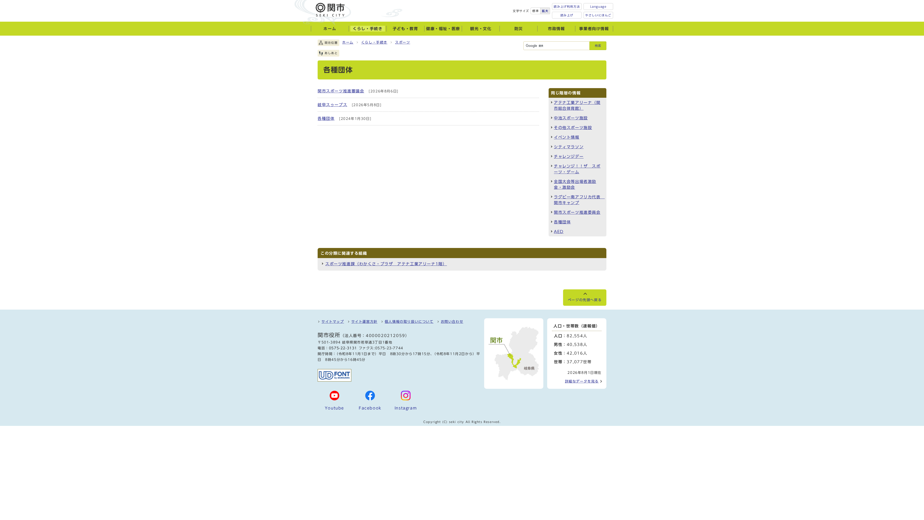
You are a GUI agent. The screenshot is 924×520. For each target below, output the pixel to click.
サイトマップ (332, 321)
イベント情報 (566, 137)
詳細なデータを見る (582, 381)
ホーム (347, 42)
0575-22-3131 (343, 348)
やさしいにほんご (598, 15)
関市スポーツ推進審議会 (341, 91)
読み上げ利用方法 (567, 6)
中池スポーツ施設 (571, 118)
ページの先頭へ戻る (585, 300)
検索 (598, 45)
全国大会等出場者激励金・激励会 (575, 184)
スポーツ (402, 42)
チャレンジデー (569, 156)
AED (559, 232)
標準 (535, 10)
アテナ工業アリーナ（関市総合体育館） (577, 105)
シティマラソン (569, 147)
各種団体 (326, 118)
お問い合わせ (452, 321)
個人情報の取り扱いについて (409, 321)
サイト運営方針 (364, 321)
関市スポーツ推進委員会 (577, 212)
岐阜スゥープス (332, 105)
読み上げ (566, 15)
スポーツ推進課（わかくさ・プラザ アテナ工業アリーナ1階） (386, 264)
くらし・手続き (374, 42)
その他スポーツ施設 (573, 128)
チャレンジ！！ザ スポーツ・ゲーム (577, 169)
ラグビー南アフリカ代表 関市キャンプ (579, 200)
